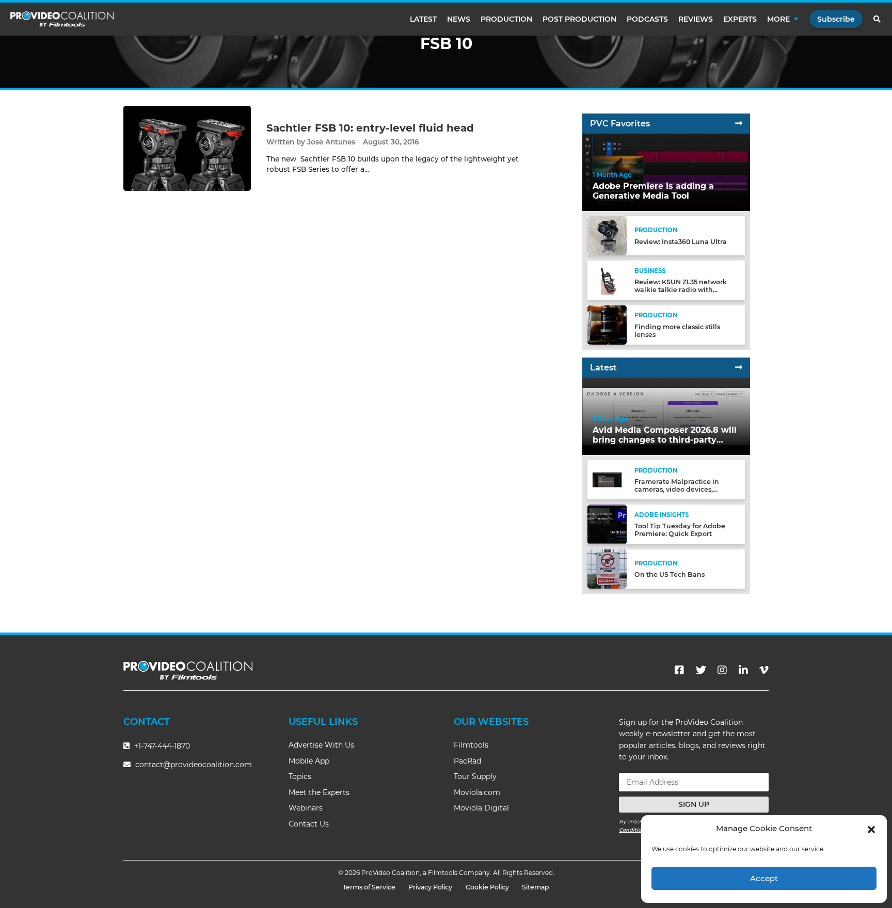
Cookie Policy (487, 887)
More (778, 19)
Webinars (306, 808)
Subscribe (836, 19)
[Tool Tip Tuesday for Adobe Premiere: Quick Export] (607, 524)
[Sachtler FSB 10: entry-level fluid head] (187, 147)
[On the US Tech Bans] (607, 568)
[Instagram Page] (722, 670)
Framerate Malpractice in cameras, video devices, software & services (676, 489)
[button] (871, 828)
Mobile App (309, 761)
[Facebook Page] (679, 670)
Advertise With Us (321, 745)
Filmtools (471, 745)
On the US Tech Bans (669, 574)
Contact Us (309, 824)
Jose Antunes (331, 142)
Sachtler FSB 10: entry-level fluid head (370, 128)
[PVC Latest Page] (738, 367)
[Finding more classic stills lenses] (607, 324)
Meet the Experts (319, 792)
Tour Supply (475, 776)
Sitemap (535, 887)
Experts (740, 19)
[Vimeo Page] (764, 670)
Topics (300, 776)
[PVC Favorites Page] (738, 123)
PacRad (467, 761)
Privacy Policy (430, 887)
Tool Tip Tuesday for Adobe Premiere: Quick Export (679, 530)
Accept (764, 878)
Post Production (579, 19)
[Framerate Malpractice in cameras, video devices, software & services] (607, 479)
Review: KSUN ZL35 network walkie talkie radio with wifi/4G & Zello (680, 289)
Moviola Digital (481, 808)
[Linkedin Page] (743, 670)
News (458, 19)
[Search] (877, 19)
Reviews (695, 19)
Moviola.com (477, 792)
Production (506, 19)
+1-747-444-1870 (161, 746)
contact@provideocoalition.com (193, 764)
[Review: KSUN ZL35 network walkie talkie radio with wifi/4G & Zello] (607, 280)
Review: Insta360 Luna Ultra (680, 242)
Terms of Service (369, 887)
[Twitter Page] (701, 670)
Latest (423, 19)
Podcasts (647, 19)
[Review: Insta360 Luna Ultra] (607, 235)
